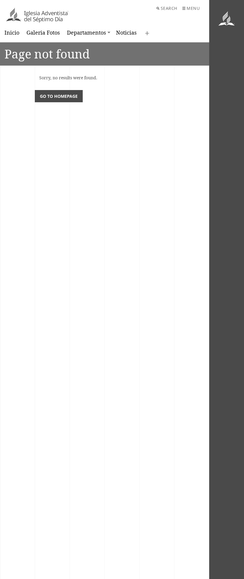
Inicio (11, 32)
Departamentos (86, 32)
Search (169, 8)
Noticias (126, 32)
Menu (193, 8)
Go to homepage (59, 96)
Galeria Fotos (43, 32)
